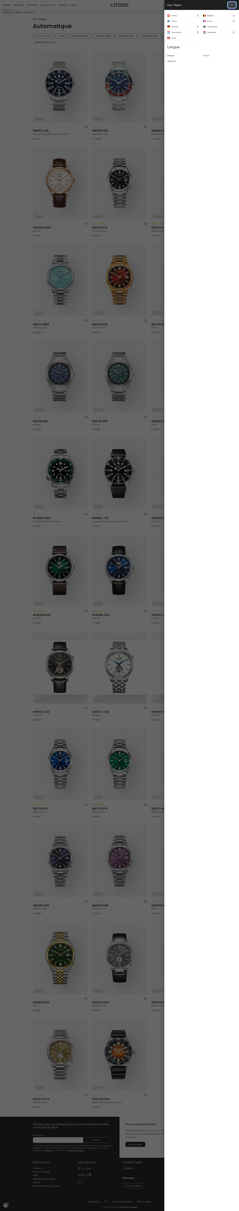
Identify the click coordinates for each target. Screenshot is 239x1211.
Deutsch (206, 55)
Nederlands (171, 61)
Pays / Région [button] (174, 4)
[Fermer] (232, 5)
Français (170, 55)
